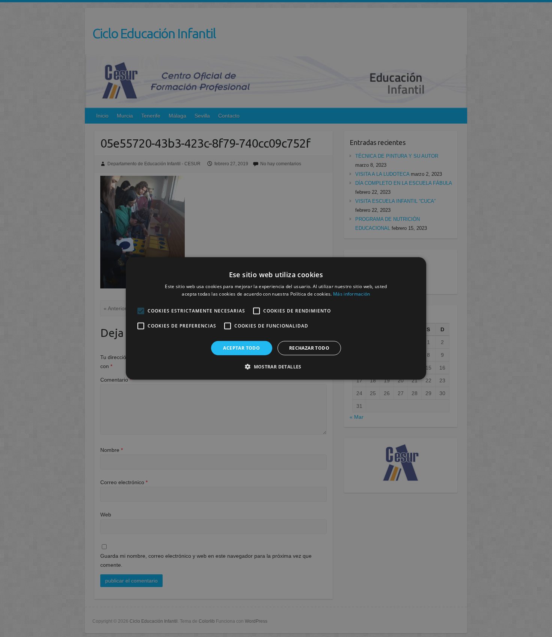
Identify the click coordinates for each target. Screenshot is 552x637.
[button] (276, 366)
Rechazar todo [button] (309, 348)
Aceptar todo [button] (241, 348)
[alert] (276, 318)
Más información (351, 294)
